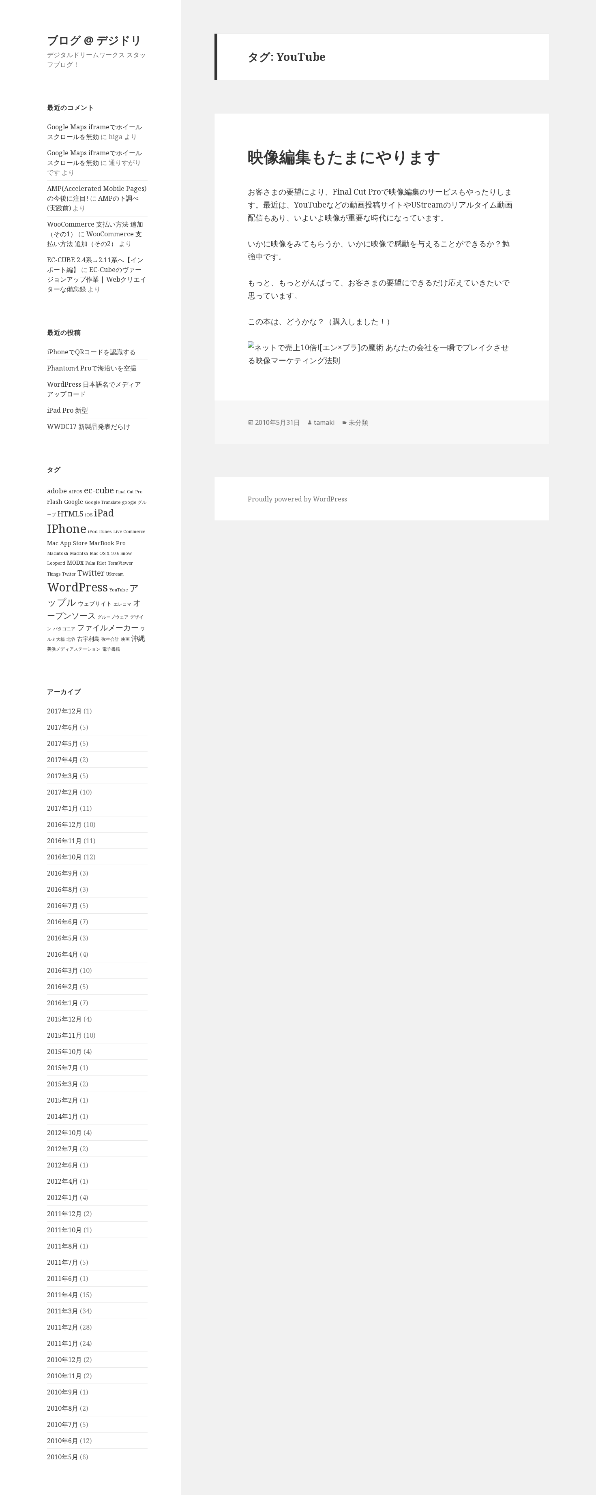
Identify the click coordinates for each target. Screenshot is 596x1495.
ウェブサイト (95, 603)
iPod (93, 531)
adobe (57, 490)
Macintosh (57, 553)
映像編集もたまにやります (344, 156)
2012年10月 (64, 1132)
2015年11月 (64, 1035)
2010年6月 (62, 1440)
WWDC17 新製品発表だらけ (88, 426)
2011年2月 (62, 1327)
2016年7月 (62, 905)
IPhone (66, 528)
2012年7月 (62, 1148)
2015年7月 (62, 1067)
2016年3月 (62, 970)
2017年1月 (62, 808)
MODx (75, 562)
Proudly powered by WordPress (297, 499)
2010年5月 (62, 1456)
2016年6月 (62, 921)
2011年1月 (62, 1343)
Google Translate (102, 502)
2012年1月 (62, 1197)
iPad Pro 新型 (67, 410)
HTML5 (71, 513)
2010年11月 (64, 1375)
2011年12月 (64, 1213)
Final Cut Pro (129, 492)
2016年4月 (62, 954)
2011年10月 (64, 1229)
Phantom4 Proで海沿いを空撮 (92, 368)
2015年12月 (64, 1019)
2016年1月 (62, 1002)
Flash (54, 501)
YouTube (118, 590)
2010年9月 (62, 1392)
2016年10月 (64, 856)
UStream (115, 574)
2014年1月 (62, 1116)
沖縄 (138, 638)
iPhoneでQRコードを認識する (91, 351)
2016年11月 (64, 840)
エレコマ (122, 604)
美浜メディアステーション (74, 649)
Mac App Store (67, 543)
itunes (105, 531)
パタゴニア (64, 629)
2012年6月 (62, 1165)
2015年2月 (62, 1100)
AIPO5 (75, 492)
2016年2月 (62, 986)
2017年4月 (62, 759)
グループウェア (113, 617)
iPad (104, 513)
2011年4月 (62, 1294)
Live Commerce (129, 531)
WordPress (77, 587)
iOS (88, 515)
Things (53, 574)
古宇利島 (88, 639)
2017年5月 (62, 743)
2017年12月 (64, 711)
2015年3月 (62, 1083)
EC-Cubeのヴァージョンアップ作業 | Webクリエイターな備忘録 (96, 279)
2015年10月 (64, 1051)
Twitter (91, 573)
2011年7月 (62, 1262)
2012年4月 (62, 1181)
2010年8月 (62, 1408)
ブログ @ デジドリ (94, 39)
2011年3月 (62, 1311)
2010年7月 (62, 1424)
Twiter (69, 574)
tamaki (324, 422)
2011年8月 (62, 1246)
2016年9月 (62, 873)
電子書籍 (111, 649)
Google (73, 501)
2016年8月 (62, 889)
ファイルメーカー (108, 627)
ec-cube (99, 490)
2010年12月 (64, 1359)
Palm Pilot (95, 563)
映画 (125, 639)
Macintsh (79, 553)
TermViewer (120, 563)
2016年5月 (62, 938)
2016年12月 (64, 824)
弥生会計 (110, 639)
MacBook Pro (107, 543)
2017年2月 (62, 792)
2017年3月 (62, 775)
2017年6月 (62, 727)
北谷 (70, 639)
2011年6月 (62, 1278)
